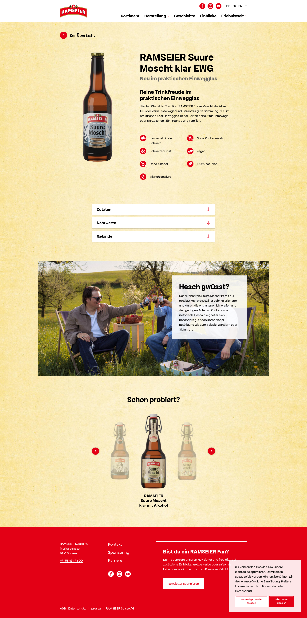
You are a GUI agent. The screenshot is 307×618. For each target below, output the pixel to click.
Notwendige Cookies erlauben (251, 601)
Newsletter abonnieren (183, 583)
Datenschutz (77, 608)
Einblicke (208, 16)
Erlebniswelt (232, 16)
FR (234, 6)
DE (228, 6)
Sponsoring (118, 552)
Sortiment (130, 16)
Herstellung (155, 16)
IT (246, 6)
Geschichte (184, 16)
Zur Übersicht (82, 35)
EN (240, 6)
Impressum (95, 608)
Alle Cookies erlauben (281, 601)
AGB (63, 608)
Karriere (115, 560)
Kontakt (115, 544)
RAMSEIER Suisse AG (120, 608)
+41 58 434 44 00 (71, 560)
